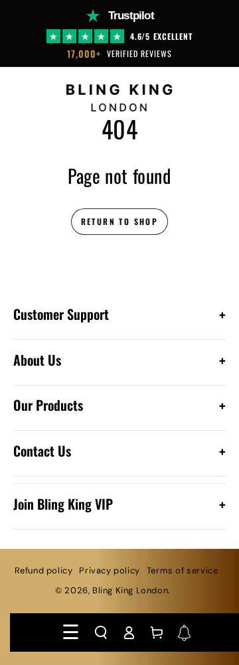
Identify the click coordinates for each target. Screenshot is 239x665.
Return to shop (120, 221)
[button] (101, 632)
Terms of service (182, 570)
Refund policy (44, 570)
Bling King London (130, 590)
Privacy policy (109, 570)
